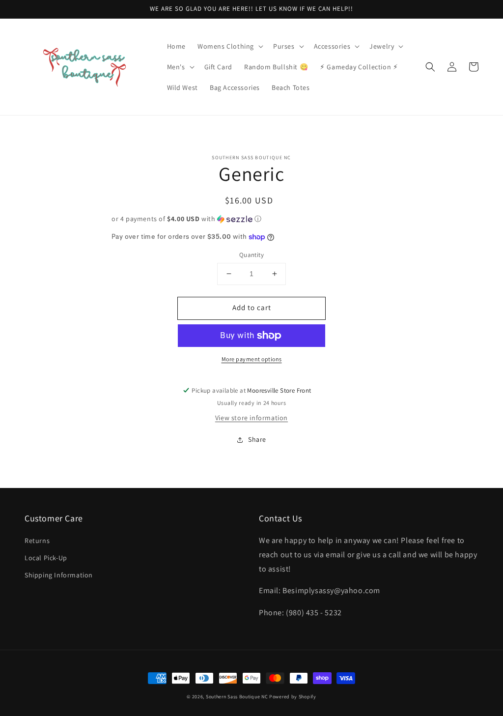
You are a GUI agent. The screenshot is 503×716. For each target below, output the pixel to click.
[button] (229, 46)
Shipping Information (59, 575)
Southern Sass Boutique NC (237, 696)
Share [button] (257, 439)
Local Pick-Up (46, 557)
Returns (37, 540)
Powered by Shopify (292, 696)
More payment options (252, 359)
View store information (251, 417)
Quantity (251, 255)
